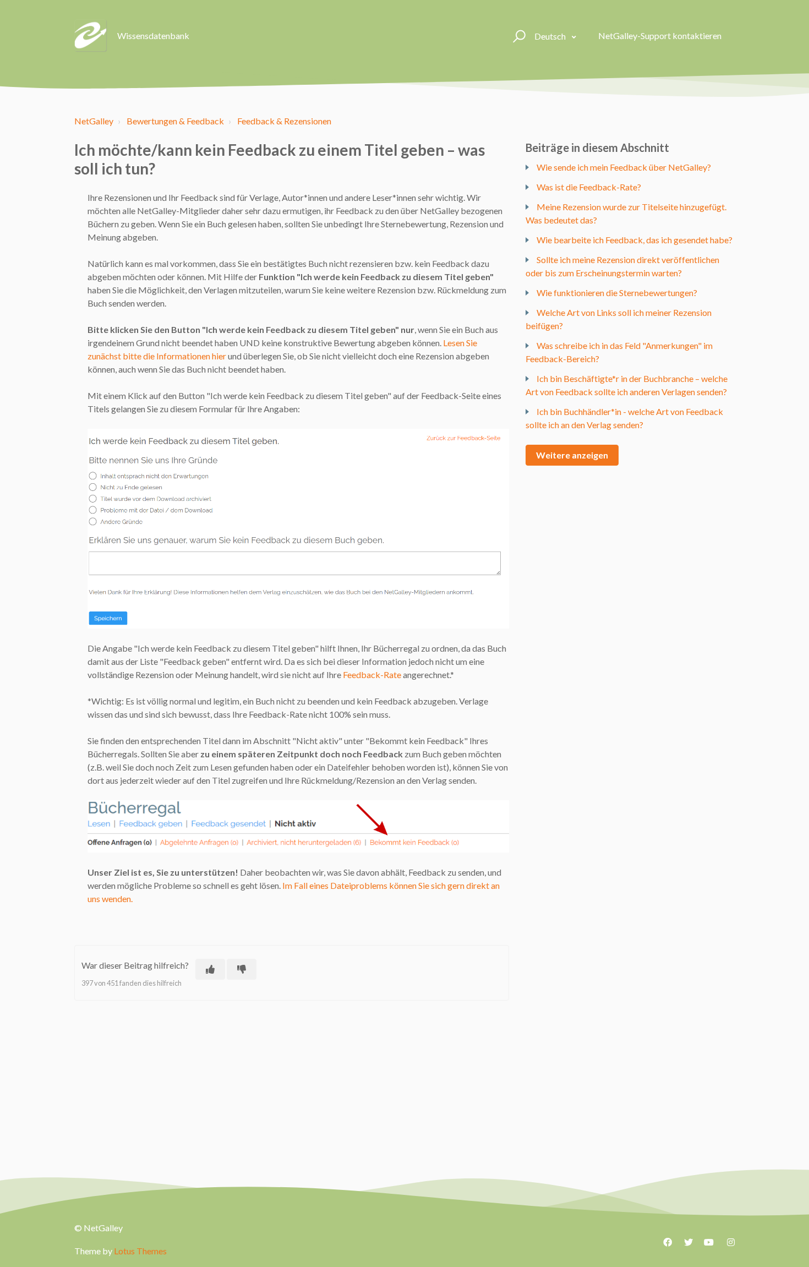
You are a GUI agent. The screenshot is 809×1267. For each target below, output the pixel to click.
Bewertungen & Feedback (175, 121)
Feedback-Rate (372, 674)
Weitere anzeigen (572, 455)
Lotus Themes (140, 1251)
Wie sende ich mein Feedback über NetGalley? (624, 167)
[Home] (90, 35)
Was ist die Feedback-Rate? (589, 187)
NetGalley (93, 121)
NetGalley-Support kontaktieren (659, 35)
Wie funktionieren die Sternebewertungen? (617, 292)
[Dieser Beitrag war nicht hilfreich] (241, 969)
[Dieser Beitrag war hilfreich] (210, 969)
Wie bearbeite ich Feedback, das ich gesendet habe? (635, 239)
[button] (518, 35)
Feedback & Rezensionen (284, 121)
